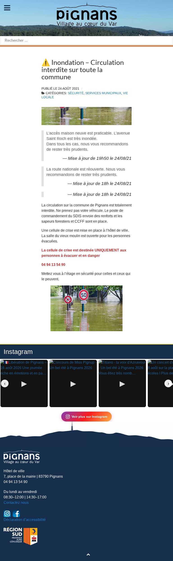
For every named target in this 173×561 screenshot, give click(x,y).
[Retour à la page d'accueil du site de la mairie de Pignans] (86, 14)
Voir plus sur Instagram (89, 416)
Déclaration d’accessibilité (25, 520)
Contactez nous (16, 502)
